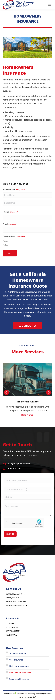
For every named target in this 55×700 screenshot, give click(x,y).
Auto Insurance (16, 660)
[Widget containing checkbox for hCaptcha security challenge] (24, 523)
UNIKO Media (21, 694)
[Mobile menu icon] (49, 4)
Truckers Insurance (17, 653)
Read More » (27, 415)
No (6, 245)
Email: (10, 224)
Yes (6, 241)
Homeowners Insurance (20, 672)
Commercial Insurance (19, 679)
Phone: (10, 212)
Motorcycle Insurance (19, 666)
